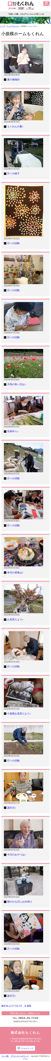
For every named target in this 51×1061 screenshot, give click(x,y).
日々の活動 (13, 243)
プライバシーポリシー (19, 1056)
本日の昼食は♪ (15, 572)
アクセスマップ (26, 1048)
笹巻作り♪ (12, 431)
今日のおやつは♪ (16, 854)
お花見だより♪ (15, 619)
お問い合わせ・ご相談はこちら (27, 1013)
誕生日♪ (11, 807)
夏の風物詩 (13, 79)
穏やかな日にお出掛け (19, 901)
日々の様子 (13, 173)
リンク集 (5, 1056)
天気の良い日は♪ (16, 384)
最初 (3, 1006)
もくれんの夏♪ (15, 126)
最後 (29, 1006)
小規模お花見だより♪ (19, 713)
